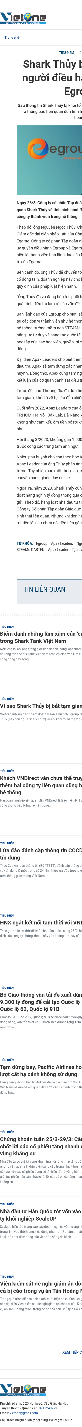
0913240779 (48, 1408)
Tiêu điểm (66, 53)
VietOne (24, 18)
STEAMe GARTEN (30, 549)
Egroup (41, 543)
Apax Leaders (62, 543)
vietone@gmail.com (24, 1413)
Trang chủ (12, 38)
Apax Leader (58, 549)
